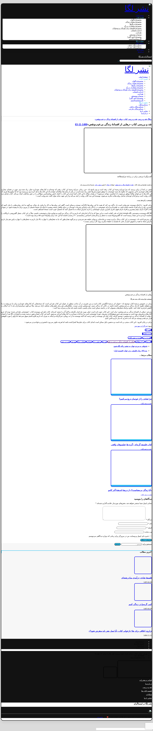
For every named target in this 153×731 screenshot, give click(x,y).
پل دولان (109, 185)
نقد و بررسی (146, 338)
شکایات (149, 694)
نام (150, 524)
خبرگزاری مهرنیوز (141, 326)
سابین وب (100, 717)
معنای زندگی (81, 342)
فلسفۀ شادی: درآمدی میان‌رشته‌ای (136, 578)
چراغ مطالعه (140, 342)
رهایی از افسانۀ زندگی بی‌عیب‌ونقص (124, 185)
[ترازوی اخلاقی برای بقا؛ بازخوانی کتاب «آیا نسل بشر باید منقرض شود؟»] (143, 627)
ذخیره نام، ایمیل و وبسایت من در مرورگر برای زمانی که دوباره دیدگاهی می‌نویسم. (118, 536)
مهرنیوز (73, 342)
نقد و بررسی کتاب (135, 338)
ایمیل (149, 528)
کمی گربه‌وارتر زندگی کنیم (140, 604)
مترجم (104, 342)
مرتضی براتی (98, 185)
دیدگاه (149, 520)
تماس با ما (148, 698)
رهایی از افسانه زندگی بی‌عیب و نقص (121, 342)
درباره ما (148, 684)
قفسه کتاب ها (146, 691)
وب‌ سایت (148, 532)
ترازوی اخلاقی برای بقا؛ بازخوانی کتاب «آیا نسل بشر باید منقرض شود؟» (120, 631)
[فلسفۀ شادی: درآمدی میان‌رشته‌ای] (143, 573)
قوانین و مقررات (145, 680)
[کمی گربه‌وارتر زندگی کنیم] (143, 600)
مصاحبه (89, 342)
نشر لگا (148, 330)
